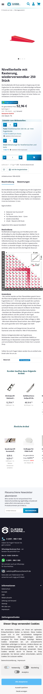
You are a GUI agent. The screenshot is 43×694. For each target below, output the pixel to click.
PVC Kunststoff (24, 360)
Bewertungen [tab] (23, 182)
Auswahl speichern (21, 687)
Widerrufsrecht (7, 598)
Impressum (5, 609)
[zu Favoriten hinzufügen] (4, 170)
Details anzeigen (21, 691)
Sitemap (4, 604)
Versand (19, 111)
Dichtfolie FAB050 (28, 337)
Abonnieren (30, 510)
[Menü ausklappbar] (3, 2)
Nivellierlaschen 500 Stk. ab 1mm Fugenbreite (18, 130)
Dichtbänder (6, 337)
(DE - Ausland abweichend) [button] (25, 165)
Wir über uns (6, 606)
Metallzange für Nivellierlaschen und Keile (19, 146)
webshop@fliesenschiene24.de (18, 571)
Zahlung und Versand (9, 601)
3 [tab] (22, 58)
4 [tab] (24, 58)
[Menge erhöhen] (20, 157)
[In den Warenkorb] (34, 157)
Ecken (17, 337)
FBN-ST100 (26, 330)
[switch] (6, 667)
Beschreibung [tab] (8, 182)
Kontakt (4, 592)
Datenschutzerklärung (12, 501)
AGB (3, 595)
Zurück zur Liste (7, 10)
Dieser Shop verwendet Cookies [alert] (21, 623)
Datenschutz (6, 589)
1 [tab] (18, 58)
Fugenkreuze (27, 335)
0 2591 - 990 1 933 (14, 539)
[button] (29, 4)
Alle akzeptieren (21, 682)
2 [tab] (20, 58)
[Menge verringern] (4, 157)
